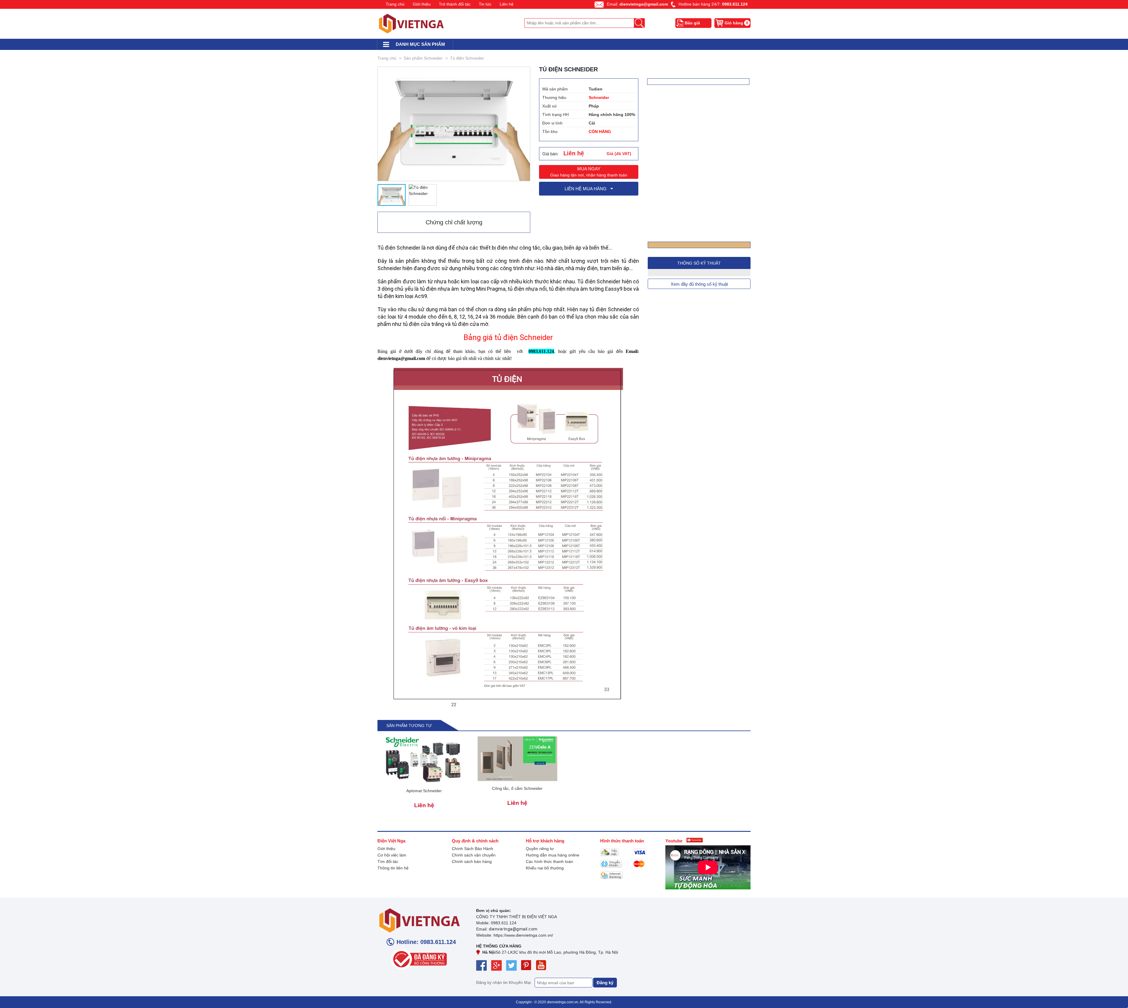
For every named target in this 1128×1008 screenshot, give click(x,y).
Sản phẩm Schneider (423, 58)
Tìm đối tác (387, 861)
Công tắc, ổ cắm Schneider (517, 788)
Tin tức (485, 4)
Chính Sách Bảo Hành (472, 848)
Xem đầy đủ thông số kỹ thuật (699, 284)
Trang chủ (395, 4)
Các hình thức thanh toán (549, 861)
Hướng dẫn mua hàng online (552, 855)
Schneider (599, 97)
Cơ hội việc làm (391, 855)
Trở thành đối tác (455, 4)
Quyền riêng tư (540, 848)
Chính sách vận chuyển (474, 855)
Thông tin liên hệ (393, 868)
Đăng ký (605, 982)
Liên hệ (506, 4)
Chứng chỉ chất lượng (454, 222)
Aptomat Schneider (424, 790)
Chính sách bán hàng (472, 861)
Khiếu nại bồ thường (545, 868)
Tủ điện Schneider (467, 58)
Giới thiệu (422, 4)
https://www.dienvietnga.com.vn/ (523, 935)
